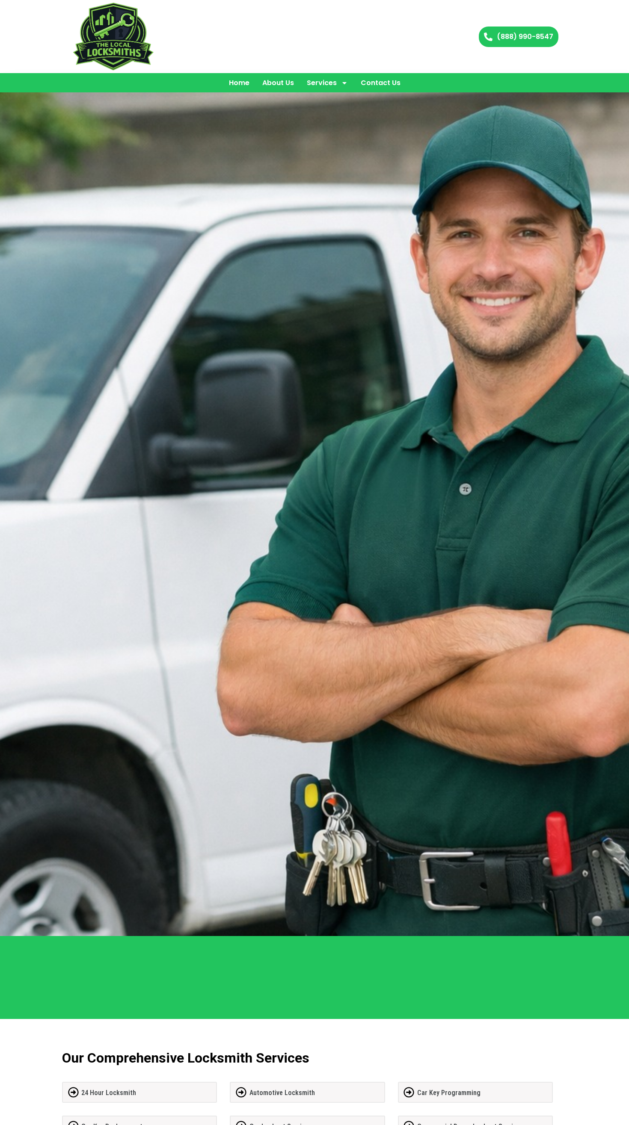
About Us (278, 83)
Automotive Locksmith (282, 1093)
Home (239, 83)
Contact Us (381, 83)
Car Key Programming (449, 1093)
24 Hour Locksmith (108, 1093)
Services (322, 83)
